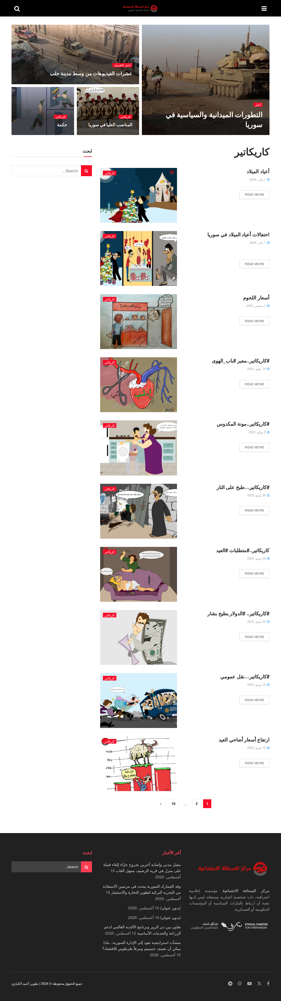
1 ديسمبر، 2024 (249, 135)
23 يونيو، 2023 (256, 621)
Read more (252, 194)
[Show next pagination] (161, 803)
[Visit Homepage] (141, 8)
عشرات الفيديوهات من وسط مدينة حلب (91, 73)
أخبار (258, 105)
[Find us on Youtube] (249, 983)
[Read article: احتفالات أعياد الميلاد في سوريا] (138, 258)
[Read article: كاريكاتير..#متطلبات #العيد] (138, 574)
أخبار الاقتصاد (122, 65)
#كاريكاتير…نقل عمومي (244, 676)
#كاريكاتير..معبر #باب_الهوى (240, 360)
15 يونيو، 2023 (256, 747)
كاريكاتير (125, 117)
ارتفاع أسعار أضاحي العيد (244, 739)
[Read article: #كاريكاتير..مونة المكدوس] (138, 447)
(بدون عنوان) (170, 907)
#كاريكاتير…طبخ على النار (243, 487)
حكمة (62, 124)
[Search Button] (17, 8)
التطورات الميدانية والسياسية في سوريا (214, 119)
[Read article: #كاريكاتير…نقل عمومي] (138, 700)
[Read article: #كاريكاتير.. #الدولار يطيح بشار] (138, 637)
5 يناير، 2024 (121, 135)
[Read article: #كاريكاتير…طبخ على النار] (138, 511)
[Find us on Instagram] (240, 983)
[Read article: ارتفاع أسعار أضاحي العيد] (138, 763)
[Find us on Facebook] (268, 983)
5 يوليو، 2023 (257, 432)
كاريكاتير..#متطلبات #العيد (242, 550)
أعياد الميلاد (258, 171)
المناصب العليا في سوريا (110, 124)
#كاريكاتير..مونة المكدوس (243, 423)
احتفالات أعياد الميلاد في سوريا (238, 234)
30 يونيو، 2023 (256, 495)
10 (173, 803)
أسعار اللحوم (256, 297)
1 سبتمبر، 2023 (256, 305)
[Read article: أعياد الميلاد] (138, 195)
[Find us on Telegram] (230, 983)
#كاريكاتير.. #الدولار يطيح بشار (238, 613)
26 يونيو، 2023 (256, 558)
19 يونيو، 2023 (256, 684)
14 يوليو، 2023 (256, 368)
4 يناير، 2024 (55, 135)
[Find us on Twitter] (259, 983)
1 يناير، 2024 (258, 179)
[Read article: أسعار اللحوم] (138, 321)
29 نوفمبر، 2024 (118, 83)
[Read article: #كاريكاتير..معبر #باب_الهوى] (138, 384)
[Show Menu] (264, 8)
